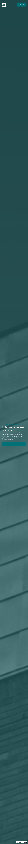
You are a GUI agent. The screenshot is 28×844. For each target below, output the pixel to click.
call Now (22, 5)
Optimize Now (14, 444)
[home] (4, 5)
